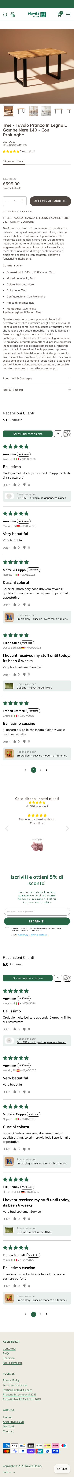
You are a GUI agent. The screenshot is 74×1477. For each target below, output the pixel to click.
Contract (8, 1431)
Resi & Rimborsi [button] (13, 389)
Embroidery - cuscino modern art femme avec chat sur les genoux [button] (41, 756)
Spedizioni (9, 1358)
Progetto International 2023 (19, 1394)
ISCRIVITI (37, 921)
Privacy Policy (11, 1380)
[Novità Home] (37, 14)
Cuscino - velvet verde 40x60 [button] (34, 687)
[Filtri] (58, 433)
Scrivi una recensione (28, 434)
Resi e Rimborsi (12, 1362)
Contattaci (9, 1348)
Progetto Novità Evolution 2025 (22, 1399)
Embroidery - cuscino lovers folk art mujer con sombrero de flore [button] (42, 619)
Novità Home (33, 1466)
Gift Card (8, 1426)
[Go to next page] (48, 770)
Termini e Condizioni (15, 1385)
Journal (7, 1417)
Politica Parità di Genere (17, 1390)
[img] (37, 803)
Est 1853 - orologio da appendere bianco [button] (41, 498)
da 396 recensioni (37, 806)
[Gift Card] (12, 14)
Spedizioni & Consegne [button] (17, 378)
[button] (5, 14)
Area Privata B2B (13, 1421)
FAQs (6, 1353)
